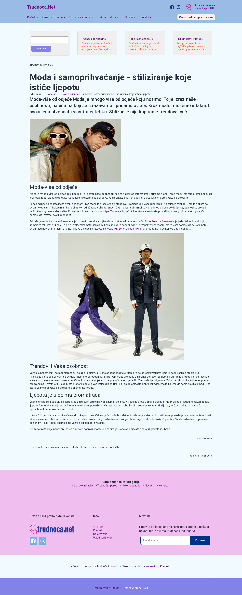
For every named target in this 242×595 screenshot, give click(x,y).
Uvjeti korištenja (102, 537)
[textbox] (49, 39)
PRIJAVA (200, 540)
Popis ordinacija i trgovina (196, 17)
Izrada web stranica (107, 588)
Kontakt (163, 485)
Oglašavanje (100, 534)
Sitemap (98, 526)
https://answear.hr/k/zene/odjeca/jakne (117, 228)
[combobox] (49, 40)
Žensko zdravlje (83, 485)
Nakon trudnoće (71, 94)
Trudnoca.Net (41, 7)
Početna (32, 17)
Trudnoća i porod (107, 485)
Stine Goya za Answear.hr (160, 221)
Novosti (130, 17)
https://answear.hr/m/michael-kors (123, 211)
